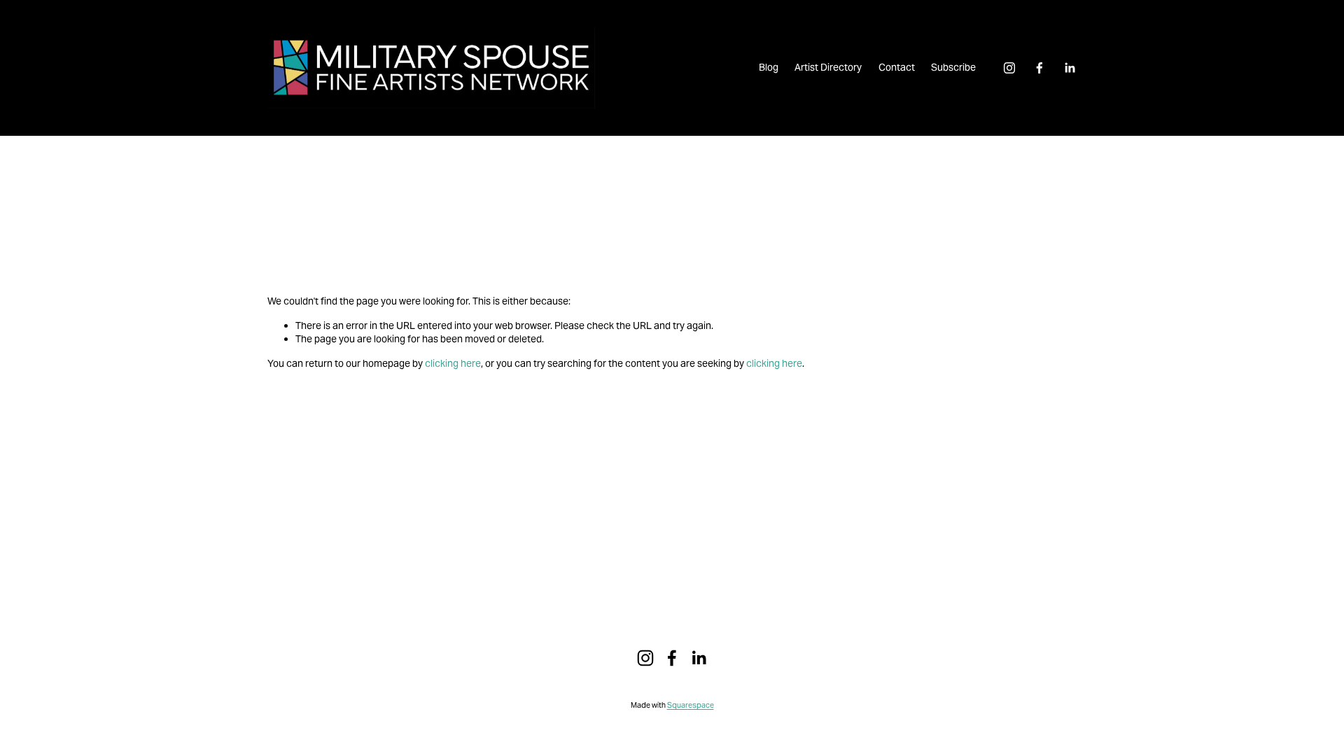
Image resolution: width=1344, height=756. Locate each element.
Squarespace (690, 705)
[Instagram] (1009, 68)
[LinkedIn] (1070, 68)
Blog (768, 67)
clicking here (453, 363)
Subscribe (953, 67)
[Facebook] (1039, 68)
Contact (896, 67)
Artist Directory (828, 67)
